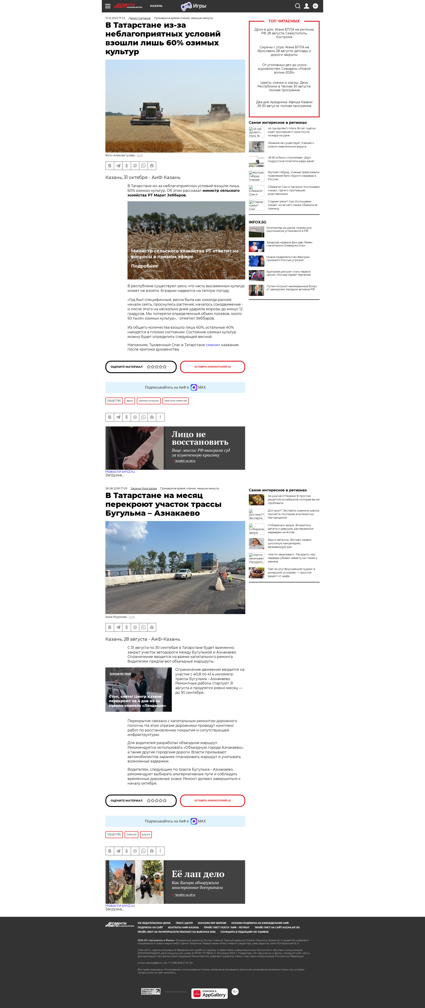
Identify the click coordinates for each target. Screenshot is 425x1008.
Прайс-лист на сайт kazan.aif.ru (277, 927)
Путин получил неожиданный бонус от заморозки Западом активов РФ (292, 288)
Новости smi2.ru (120, 471)
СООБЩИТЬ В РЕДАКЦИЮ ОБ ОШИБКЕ (244, 931)
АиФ (140, 155)
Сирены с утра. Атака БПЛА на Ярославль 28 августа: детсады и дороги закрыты (284, 51)
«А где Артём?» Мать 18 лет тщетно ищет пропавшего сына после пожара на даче (292, 132)
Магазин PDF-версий (212, 923)
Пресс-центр (184, 923)
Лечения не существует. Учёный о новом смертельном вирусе (291, 144)
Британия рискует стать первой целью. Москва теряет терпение (289, 273)
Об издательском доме (154, 923)
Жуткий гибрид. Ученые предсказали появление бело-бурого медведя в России (293, 176)
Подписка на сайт (150, 927)
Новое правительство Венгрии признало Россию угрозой (288, 259)
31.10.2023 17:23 (115, 18)
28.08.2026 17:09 (116, 488)
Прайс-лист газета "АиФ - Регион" (227, 927)
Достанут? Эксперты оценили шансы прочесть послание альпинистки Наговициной (293, 514)
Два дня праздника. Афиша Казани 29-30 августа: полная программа (284, 104)
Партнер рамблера (175, 991)
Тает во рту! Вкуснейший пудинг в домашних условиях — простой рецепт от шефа (291, 572)
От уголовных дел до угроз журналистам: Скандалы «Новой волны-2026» (284, 68)
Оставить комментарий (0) (212, 366)
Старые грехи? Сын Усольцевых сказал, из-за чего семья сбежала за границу (292, 205)
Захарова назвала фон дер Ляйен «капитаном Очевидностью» (289, 244)
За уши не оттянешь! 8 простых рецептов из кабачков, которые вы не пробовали (293, 499)
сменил (213, 345)
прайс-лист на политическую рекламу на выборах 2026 (176, 931)
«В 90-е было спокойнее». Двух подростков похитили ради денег (291, 159)
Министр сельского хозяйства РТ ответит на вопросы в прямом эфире (185, 253)
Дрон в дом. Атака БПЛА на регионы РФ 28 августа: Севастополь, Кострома (284, 33)
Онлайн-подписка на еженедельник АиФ (260, 923)
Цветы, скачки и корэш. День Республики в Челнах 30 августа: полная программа (284, 86)
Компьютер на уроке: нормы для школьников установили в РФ (289, 229)
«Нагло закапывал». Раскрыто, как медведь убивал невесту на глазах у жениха (292, 558)
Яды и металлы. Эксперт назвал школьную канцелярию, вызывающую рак (289, 543)
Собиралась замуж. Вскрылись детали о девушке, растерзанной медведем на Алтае (290, 528)
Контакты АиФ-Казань (183, 927)
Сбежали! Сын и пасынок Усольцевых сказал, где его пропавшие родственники (294, 190)
